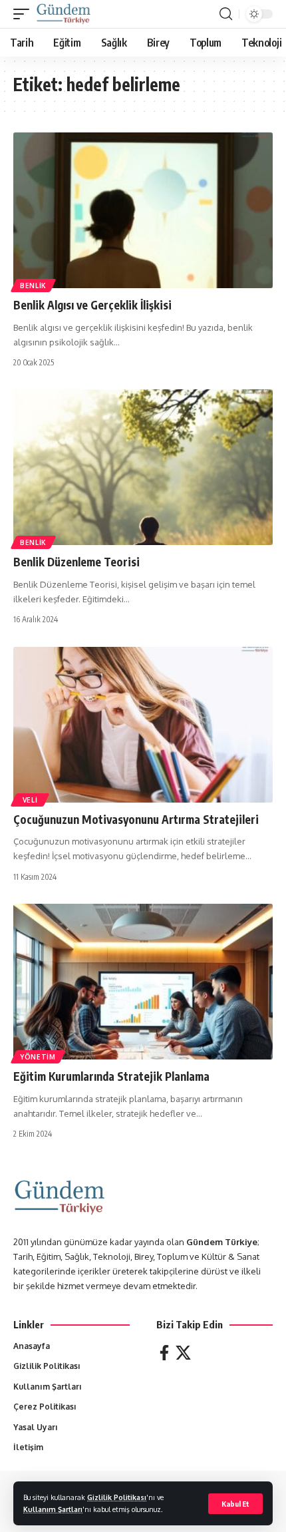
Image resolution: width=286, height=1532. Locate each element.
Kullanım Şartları (52, 1509)
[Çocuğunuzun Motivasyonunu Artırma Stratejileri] (143, 725)
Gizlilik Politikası (116, 1497)
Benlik (33, 285)
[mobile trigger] (24, 14)
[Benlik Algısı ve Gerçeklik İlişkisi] (143, 210)
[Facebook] (164, 1353)
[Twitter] (183, 1353)
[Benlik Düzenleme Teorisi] (143, 467)
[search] (225, 14)
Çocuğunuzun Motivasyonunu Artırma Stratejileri (136, 819)
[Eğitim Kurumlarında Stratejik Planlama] (143, 981)
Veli (30, 800)
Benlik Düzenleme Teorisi (76, 561)
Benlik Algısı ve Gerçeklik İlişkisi (92, 304)
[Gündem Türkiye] (63, 14)
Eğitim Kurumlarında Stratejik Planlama (111, 1076)
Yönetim (38, 1057)
